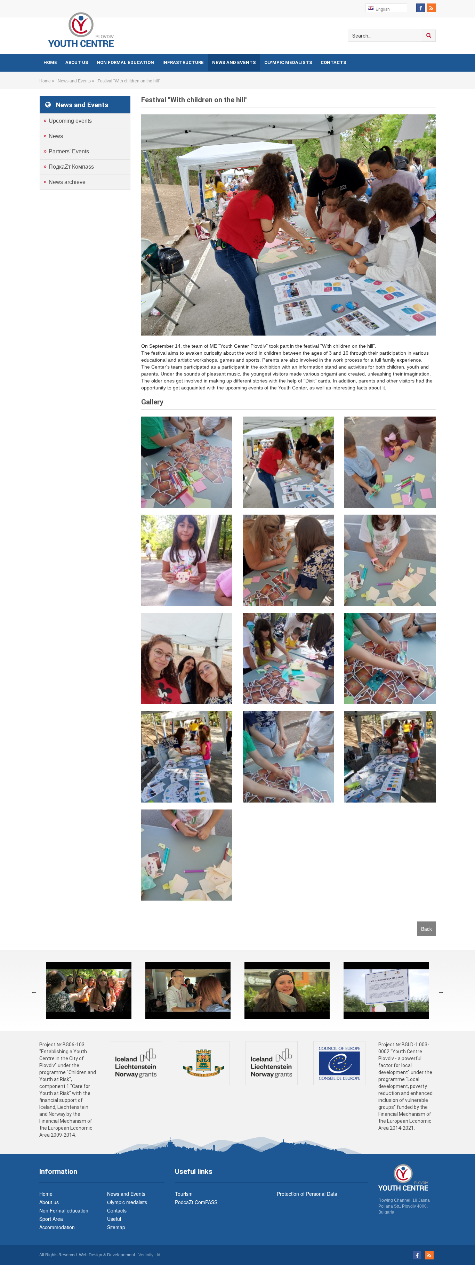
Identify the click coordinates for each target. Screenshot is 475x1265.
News (56, 136)
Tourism (184, 1193)
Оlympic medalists (288, 62)
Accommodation (57, 1227)
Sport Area (51, 1218)
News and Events (234, 62)
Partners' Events (69, 151)
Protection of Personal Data (307, 1193)
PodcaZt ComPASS (196, 1202)
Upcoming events (70, 121)
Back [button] (426, 928)
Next (440, 991)
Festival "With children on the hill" (129, 81)
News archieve (67, 182)
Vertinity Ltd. (149, 1254)
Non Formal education (125, 62)
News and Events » (77, 81)
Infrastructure (183, 62)
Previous (34, 991)
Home (50, 62)
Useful (114, 1218)
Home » (47, 81)
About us (76, 62)
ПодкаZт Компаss (71, 167)
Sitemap (116, 1227)
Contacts (333, 62)
